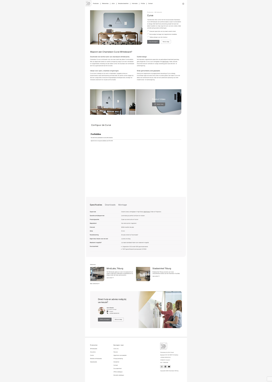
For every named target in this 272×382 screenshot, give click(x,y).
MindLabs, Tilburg (115, 268)
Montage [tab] (122, 204)
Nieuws (115, 352)
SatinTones (165, 61)
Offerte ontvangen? (105, 319)
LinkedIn (111, 311)
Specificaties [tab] (96, 204)
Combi (92, 355)
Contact (115, 365)
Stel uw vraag (118, 319)
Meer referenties (94, 283)
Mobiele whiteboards (96, 358)
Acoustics (93, 352)
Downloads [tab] (110, 204)
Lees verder (109, 277)
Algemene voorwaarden (120, 355)
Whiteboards (158, 12)
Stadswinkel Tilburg (161, 268)
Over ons (116, 348)
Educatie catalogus (118, 375)
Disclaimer (116, 362)
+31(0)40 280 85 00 (114, 313)
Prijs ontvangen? (153, 41)
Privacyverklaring (118, 358)
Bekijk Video (160, 104)
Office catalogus (117, 372)
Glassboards (93, 362)
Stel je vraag (166, 41)
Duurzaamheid (117, 368)
